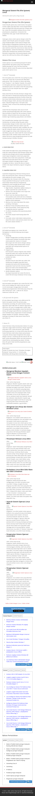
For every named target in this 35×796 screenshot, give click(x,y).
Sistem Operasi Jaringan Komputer (15, 775)
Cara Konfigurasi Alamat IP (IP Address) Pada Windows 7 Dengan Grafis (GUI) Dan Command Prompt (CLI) (18, 698)
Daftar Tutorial (21, 664)
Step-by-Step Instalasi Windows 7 (15, 642)
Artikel (11, 670)
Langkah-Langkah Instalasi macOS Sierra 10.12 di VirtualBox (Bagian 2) (17, 678)
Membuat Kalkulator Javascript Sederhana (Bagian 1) (17, 646)
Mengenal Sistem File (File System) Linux (16, 11)
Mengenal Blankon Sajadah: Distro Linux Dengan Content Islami (18, 373)
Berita (23, 670)
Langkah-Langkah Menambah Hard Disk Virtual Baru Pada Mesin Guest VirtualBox (17, 692)
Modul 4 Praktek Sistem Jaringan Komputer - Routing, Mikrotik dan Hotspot (18, 745)
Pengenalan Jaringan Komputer (14, 779)
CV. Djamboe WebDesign (26, 792)
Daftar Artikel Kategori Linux (13, 603)
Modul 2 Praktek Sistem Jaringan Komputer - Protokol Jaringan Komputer (18, 754)
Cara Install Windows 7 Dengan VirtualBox (17, 639)
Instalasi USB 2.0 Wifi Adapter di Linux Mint (18, 674)
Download (17, 670)
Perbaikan (11, 740)
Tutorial (5, 670)
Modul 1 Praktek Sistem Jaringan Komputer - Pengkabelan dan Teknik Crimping (18, 759)
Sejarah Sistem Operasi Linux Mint (18, 502)
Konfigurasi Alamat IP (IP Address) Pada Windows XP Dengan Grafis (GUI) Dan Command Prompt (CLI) (17, 705)
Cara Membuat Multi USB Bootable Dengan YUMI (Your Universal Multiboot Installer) (18, 660)
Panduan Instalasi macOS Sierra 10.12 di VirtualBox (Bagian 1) (17, 683)
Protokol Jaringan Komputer (13, 772)
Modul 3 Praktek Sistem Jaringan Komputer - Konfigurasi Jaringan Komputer (18, 749)
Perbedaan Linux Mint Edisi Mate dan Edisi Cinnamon (20, 470)
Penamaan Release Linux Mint (19, 439)
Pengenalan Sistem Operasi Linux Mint (17, 535)
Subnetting (9, 766)
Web (17, 740)
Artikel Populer (18, 616)
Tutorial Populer (7, 616)
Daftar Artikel (25, 603)
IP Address (9, 769)
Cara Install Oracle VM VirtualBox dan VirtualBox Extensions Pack (16, 630)
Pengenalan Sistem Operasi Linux (17, 569)
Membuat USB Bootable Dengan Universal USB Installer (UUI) (17, 635)
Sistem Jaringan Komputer (17, 781)
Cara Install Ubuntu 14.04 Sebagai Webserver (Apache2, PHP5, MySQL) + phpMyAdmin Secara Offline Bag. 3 (18, 724)
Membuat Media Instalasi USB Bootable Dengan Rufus (17, 620)
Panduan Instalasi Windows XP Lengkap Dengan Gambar (17, 625)
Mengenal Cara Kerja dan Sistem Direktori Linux (19, 408)
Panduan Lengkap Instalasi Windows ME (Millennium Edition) (17, 656)
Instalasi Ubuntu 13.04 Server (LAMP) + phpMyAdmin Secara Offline (16, 651)
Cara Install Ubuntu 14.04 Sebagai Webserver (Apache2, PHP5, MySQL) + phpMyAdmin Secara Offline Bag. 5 (18, 711)
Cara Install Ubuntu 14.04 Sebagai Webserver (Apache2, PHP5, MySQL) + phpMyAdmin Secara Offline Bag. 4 (18, 718)
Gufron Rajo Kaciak (16, 791)
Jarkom (5, 740)
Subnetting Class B (11, 763)
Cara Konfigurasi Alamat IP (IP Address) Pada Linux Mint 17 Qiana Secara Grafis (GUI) (18, 687)
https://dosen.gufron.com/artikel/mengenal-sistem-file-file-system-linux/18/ (23, 37)
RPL (21, 740)
